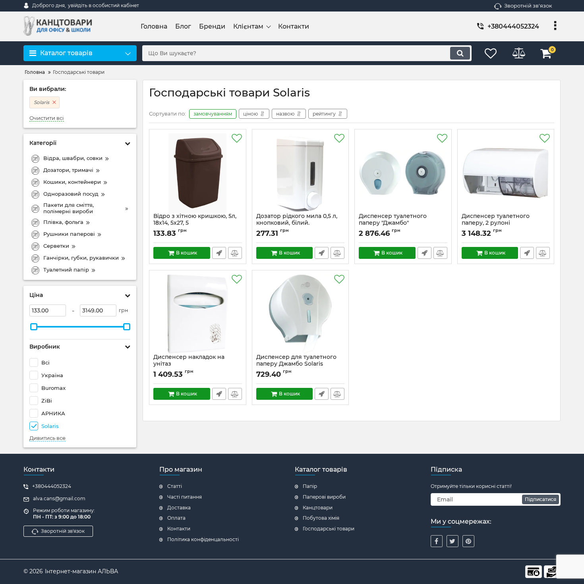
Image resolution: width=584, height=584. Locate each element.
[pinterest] (468, 541)
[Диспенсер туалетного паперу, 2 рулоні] (506, 173)
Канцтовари (318, 508)
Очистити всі (46, 118)
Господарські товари (328, 529)
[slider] (33, 326)
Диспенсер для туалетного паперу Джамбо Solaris (296, 360)
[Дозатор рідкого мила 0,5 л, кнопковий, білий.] (300, 173)
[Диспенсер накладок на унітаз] (197, 314)
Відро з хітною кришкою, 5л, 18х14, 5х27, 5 (194, 219)
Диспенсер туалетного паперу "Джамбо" (393, 219)
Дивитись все (47, 438)
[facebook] (437, 541)
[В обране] (237, 138)
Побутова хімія (321, 518)
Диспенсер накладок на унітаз (188, 360)
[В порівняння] (235, 253)
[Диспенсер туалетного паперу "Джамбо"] (403, 173)
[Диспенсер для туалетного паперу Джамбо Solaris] (300, 314)
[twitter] (452, 541)
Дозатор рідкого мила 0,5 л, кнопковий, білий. (296, 219)
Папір (310, 486)
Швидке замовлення (219, 253)
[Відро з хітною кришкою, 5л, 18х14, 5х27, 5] (197, 173)
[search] (460, 53)
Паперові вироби (324, 497)
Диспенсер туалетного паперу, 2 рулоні (496, 219)
